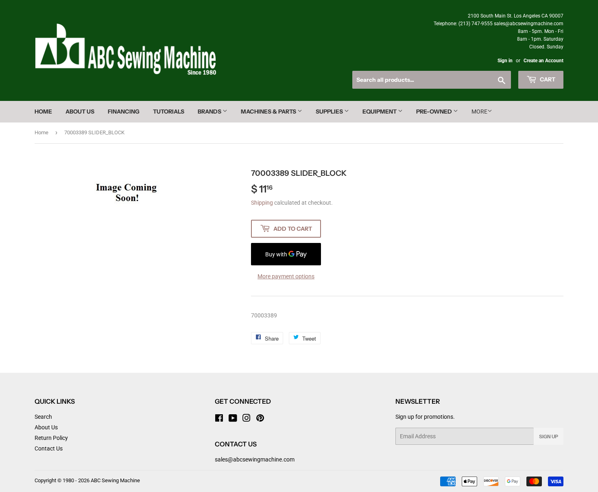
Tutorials (168, 111)
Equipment (380, 111)
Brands (210, 111)
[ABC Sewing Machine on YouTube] (233, 419)
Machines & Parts (269, 111)
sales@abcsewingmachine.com (255, 459)
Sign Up (548, 436)
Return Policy (51, 438)
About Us (79, 111)
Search (43, 416)
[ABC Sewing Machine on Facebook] (219, 419)
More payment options (286, 276)
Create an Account (543, 60)
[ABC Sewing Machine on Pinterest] (260, 419)
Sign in (505, 60)
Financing (124, 111)
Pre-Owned (434, 111)
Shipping (262, 202)
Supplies (330, 111)
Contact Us (49, 448)
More (479, 111)
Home (43, 111)
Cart (547, 79)
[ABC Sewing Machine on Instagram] (246, 419)
